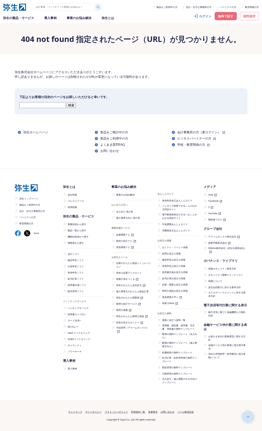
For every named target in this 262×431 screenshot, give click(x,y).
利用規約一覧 (138, 412)
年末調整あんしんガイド (175, 224)
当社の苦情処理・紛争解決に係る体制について (227, 355)
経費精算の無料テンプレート (177, 352)
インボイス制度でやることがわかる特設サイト (179, 207)
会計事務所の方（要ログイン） (199, 132)
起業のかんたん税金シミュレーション (133, 264)
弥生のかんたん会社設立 (129, 285)
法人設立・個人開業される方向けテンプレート (179, 380)
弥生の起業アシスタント (129, 272)
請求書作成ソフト (77, 285)
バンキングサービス (78, 308)
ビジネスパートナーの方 (194, 138)
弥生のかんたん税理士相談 (130, 316)
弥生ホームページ (35, 132)
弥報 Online (168, 303)
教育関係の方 (252, 7)
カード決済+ (74, 320)
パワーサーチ (75, 351)
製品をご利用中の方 (167, 7)
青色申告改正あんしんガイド (177, 200)
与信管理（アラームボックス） (132, 327)
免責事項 (152, 412)
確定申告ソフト (76, 260)
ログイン (205, 16)
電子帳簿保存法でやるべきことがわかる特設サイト (179, 216)
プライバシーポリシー (116, 412)
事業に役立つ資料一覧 (173, 320)
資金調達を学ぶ (170, 297)
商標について (215, 281)
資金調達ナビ (123, 247)
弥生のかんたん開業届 (127, 297)
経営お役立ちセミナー (127, 322)
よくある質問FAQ (112, 144)
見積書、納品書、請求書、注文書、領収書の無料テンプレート (178, 327)
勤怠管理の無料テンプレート (177, 367)
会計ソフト (73, 254)
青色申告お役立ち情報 (173, 266)
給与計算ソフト (76, 278)
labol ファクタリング (79, 333)
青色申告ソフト (76, 272)
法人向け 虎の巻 (124, 211)
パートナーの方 (228, 7)
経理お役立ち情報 (171, 253)
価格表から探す (76, 243)
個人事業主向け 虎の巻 (128, 217)
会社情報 (72, 194)
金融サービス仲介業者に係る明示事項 (227, 346)
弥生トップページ (28, 198)
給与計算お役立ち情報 (173, 278)
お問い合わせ (109, 151)
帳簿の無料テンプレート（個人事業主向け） (179, 344)
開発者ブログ (215, 219)
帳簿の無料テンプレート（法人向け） (179, 335)
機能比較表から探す (78, 236)
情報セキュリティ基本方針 (222, 268)
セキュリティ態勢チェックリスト (225, 275)
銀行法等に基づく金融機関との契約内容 (227, 313)
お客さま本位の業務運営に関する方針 (227, 338)
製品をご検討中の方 (114, 132)
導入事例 (72, 368)
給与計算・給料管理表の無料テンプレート (179, 359)
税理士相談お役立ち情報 (175, 290)
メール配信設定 (186, 412)
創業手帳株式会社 (217, 243)
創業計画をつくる (125, 279)
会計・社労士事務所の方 (199, 7)
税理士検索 (122, 310)
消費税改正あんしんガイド (176, 230)
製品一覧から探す (77, 230)
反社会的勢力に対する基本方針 (224, 287)
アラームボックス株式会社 (222, 236)
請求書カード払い (77, 314)
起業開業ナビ (123, 234)
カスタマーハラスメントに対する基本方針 (227, 294)
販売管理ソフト (76, 291)
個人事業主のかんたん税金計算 (132, 291)
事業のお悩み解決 (125, 194)
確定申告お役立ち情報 (173, 259)
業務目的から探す (77, 224)
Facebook (213, 201)
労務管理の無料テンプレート (177, 373)
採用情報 (72, 207)
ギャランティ (75, 345)
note (210, 194)
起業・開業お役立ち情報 (175, 284)
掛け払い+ (73, 326)
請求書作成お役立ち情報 (175, 272)
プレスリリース (76, 201)
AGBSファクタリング (79, 339)
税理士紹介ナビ (124, 241)
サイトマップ (75, 412)
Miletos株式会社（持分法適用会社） (227, 248)
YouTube (212, 213)
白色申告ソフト (76, 266)
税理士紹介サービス (126, 303)
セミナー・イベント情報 (175, 247)
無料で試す (225, 16)
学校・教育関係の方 (191, 144)
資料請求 (249, 16)
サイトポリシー (93, 412)
